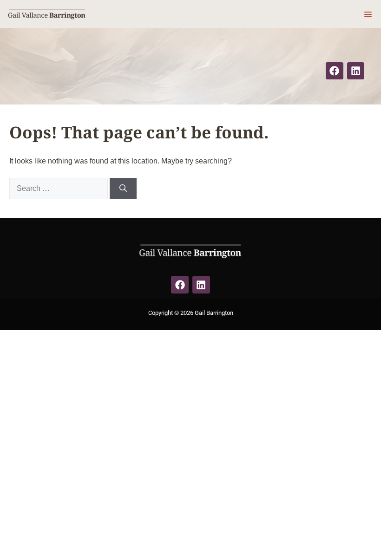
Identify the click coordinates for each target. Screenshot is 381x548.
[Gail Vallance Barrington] (47, 14)
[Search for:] (59, 188)
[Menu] (368, 14)
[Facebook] (334, 71)
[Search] (123, 188)
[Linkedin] (356, 71)
